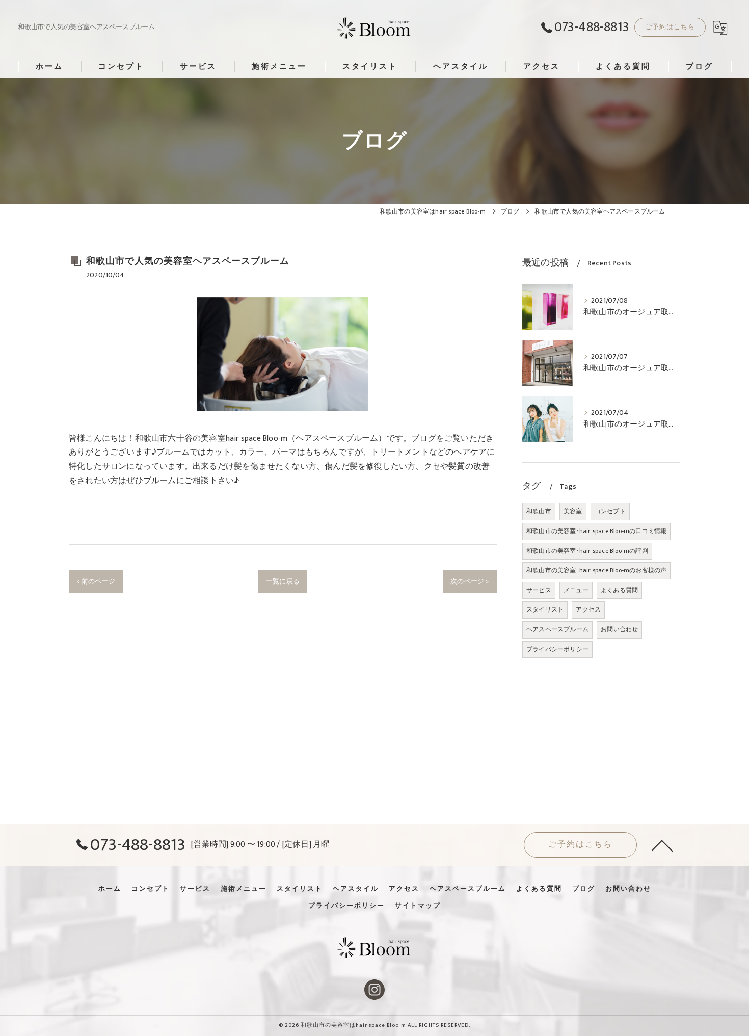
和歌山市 (538, 511)
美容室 (573, 511)
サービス (538, 590)
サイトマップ (418, 905)
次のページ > (469, 581)
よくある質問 (619, 590)
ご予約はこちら (670, 27)
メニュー (576, 590)
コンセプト (610, 511)
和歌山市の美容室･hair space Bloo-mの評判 (587, 551)
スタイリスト (545, 609)
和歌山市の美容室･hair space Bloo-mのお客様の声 (596, 570)
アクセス (588, 609)
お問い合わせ (619, 629)
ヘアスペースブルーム (557, 629)
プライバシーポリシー (557, 649)
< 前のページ (95, 581)
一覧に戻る (283, 581)
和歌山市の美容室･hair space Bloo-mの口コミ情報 (596, 531)
